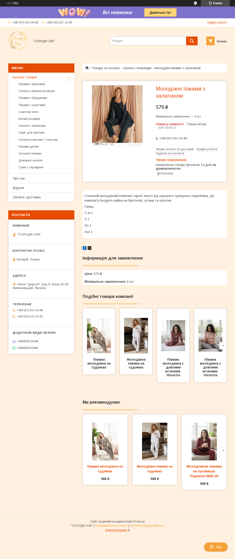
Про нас (19, 178)
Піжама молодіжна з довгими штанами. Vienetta (174, 367)
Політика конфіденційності (147, 525)
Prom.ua (139, 521)
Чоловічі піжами (30, 153)
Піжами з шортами (32, 105)
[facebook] (85, 249)
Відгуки (18, 188)
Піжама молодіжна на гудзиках (99, 363)
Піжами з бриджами (33, 98)
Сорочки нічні (28, 112)
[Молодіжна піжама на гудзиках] (136, 331)
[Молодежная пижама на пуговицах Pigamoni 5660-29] (204, 437)
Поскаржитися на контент (111, 525)
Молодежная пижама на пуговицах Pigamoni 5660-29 (205, 471)
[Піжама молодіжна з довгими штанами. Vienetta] (173, 331)
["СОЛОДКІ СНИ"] (18, 49)
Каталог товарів (25, 77)
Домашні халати (30, 160)
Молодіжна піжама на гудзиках (136, 363)
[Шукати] (192, 41)
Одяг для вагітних (32, 132)
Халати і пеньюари (137, 68)
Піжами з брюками (32, 84)
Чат (219, 547)
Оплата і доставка (27, 197)
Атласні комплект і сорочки (38, 139)
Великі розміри (29, 118)
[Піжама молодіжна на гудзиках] (99, 331)
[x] (89, 249)
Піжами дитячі (29, 146)
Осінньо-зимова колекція (37, 91)
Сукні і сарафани (31, 167)
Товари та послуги (106, 68)
